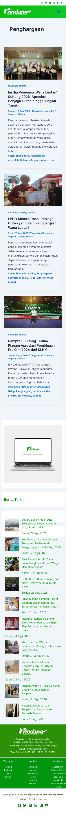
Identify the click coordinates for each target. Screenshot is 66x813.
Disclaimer (58, 767)
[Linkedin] (57, 3)
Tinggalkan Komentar (43, 111)
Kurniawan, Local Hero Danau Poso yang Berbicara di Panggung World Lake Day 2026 (41, 543)
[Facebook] (42, 3)
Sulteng (41, 277)
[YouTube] (61, 3)
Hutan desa (22, 155)
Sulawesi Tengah (29, 160)
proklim (12, 395)
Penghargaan (37, 155)
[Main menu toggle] (58, 11)
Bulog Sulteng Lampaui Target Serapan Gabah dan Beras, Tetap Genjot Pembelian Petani (40, 602)
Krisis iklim (20, 387)
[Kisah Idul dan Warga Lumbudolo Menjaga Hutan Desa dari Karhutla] (12, 647)
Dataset (33, 783)
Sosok (22, 212)
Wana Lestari (48, 160)
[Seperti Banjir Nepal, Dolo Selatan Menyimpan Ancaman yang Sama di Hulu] (12, 524)
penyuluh (13, 160)
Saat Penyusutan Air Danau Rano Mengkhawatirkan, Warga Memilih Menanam (40, 563)
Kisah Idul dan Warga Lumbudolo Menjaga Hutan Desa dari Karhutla (41, 646)
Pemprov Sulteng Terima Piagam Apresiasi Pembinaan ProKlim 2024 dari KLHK (31, 345)
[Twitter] (46, 3)
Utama (22, 86)
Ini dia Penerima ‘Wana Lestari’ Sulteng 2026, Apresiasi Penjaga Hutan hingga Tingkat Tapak (32, 98)
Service (7, 777)
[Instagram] (50, 3)
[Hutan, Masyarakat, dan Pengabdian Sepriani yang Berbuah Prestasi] (12, 710)
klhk (10, 387)
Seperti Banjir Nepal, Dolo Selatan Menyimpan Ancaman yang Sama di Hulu (39, 523)
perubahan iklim (41, 391)
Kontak (8, 773)
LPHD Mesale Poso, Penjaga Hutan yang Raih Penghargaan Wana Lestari (32, 223)
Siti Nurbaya (24, 395)
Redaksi (8, 770)
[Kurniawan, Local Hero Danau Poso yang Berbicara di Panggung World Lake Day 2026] (12, 544)
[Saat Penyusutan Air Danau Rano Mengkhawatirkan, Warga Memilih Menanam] (12, 564)
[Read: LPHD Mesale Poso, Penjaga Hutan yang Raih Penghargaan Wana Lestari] (33, 189)
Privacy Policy (58, 770)
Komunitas (33, 773)
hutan (11, 155)
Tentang (8, 767)
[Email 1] (54, 3)
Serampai (32, 767)
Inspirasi (13, 86)
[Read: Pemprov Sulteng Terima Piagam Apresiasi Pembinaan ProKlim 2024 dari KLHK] (33, 312)
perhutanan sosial (18, 277)
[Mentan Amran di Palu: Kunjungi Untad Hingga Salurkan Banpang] (12, 691)
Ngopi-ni (33, 780)
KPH (32, 273)
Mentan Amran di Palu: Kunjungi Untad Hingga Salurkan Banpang (41, 689)
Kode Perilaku (58, 773)
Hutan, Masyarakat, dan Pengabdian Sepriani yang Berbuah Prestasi (37, 709)
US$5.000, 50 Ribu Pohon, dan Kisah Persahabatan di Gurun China (40, 582)
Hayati (33, 777)
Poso (32, 277)
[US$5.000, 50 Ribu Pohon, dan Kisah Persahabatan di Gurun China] (12, 584)
